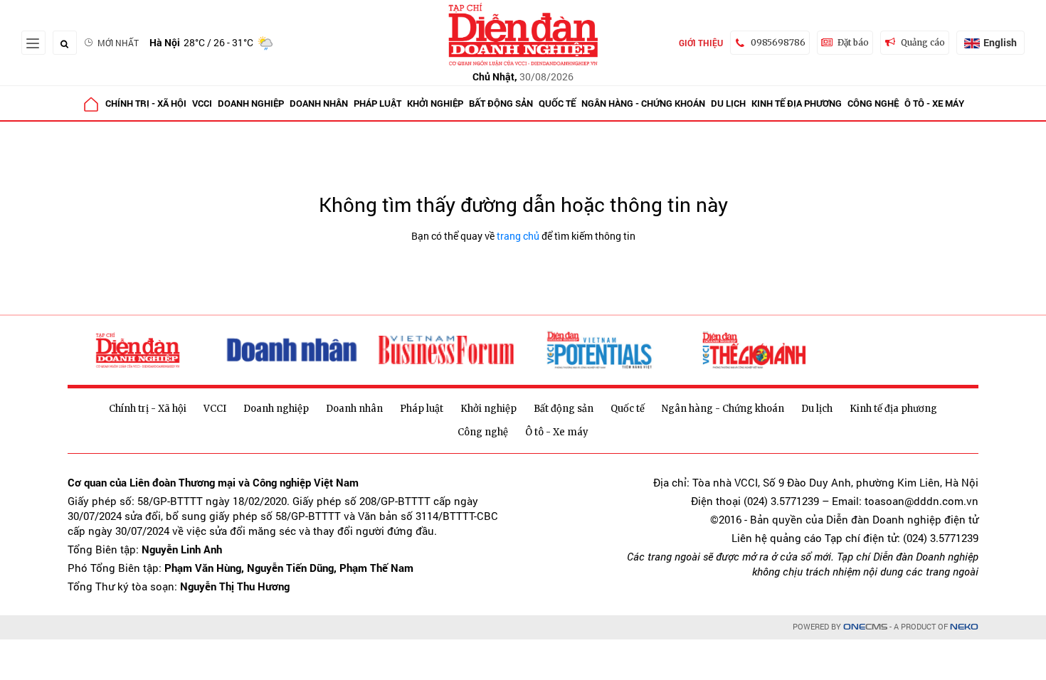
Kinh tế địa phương (796, 103)
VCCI (202, 103)
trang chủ (518, 236)
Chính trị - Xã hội (145, 103)
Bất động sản (501, 103)
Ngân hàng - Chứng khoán (643, 103)
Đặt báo (853, 42)
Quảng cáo (923, 42)
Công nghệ (873, 103)
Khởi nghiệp (435, 103)
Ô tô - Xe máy (934, 103)
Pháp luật (377, 103)
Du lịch (728, 103)
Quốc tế (557, 103)
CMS (865, 627)
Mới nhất (118, 42)
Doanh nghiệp (251, 103)
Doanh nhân (319, 103)
